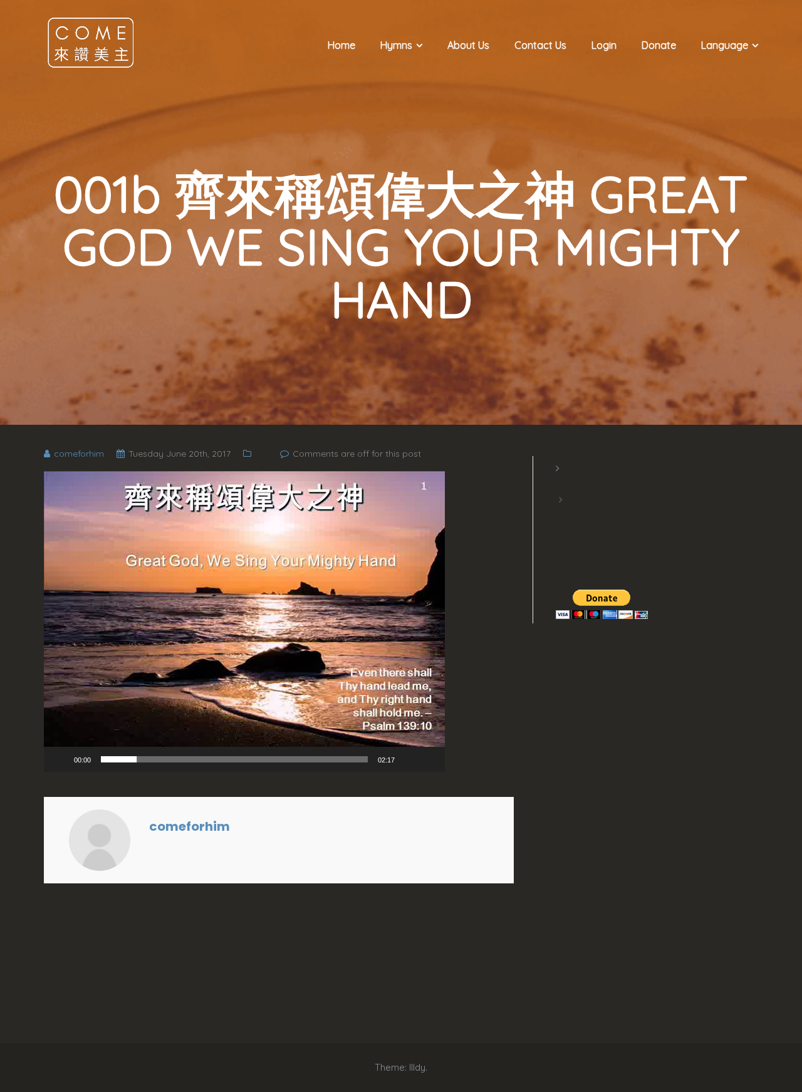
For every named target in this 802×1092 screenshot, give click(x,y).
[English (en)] (562, 483)
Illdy (417, 1067)
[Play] (60, 759)
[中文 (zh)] (562, 515)
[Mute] (408, 759)
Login (604, 45)
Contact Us (540, 45)
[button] (244, 621)
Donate (659, 45)
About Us (468, 45)
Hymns (396, 45)
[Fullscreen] (428, 759)
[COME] (91, 42)
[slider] (234, 759)
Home (341, 45)
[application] (244, 621)
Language (724, 45)
